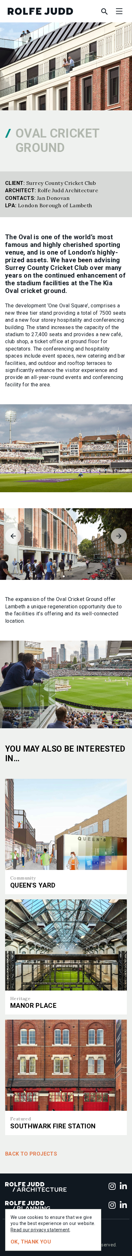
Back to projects (31, 1154)
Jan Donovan (53, 198)
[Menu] (119, 11)
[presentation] (13, 536)
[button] (59, 576)
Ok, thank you (31, 1242)
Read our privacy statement (40, 1229)
